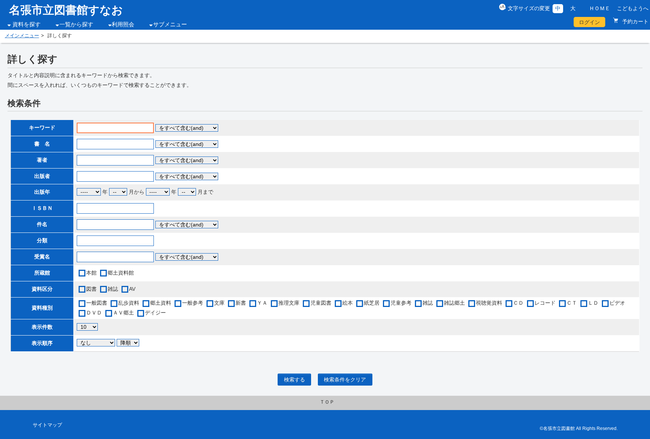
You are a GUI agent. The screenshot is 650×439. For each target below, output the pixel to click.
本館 (91, 273)
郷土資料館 (121, 273)
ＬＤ (593, 303)
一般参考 (192, 303)
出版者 (42, 176)
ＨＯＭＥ (599, 8)
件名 (42, 224)
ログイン (589, 22)
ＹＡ (262, 303)
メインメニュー (22, 35)
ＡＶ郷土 (123, 313)
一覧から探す (76, 24)
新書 (240, 303)
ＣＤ (518, 303)
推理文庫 (288, 303)
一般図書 (96, 303)
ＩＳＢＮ (42, 208)
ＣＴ (571, 303)
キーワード (42, 128)
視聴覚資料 (489, 303)
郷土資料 (160, 303)
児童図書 (320, 303)
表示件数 (42, 327)
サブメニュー (170, 24)
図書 (91, 289)
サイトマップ (47, 425)
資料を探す (26, 24)
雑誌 (113, 289)
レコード (545, 303)
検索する (294, 380)
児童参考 (401, 303)
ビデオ (617, 303)
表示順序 (42, 343)
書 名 (42, 144)
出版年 (42, 192)
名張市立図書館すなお (66, 10)
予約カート (634, 21)
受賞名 (42, 257)
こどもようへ (632, 8)
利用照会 (123, 24)
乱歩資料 (128, 303)
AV (132, 289)
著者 (42, 160)
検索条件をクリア (345, 380)
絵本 (347, 303)
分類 (42, 240)
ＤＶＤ (94, 313)
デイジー (155, 313)
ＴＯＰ (327, 402)
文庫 (219, 303)
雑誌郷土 (454, 303)
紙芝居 (372, 303)
